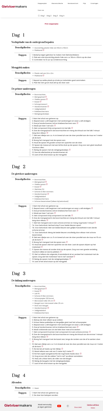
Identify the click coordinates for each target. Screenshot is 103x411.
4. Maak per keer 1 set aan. (43, 126)
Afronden (16, 382)
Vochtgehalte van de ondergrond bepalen (33, 42)
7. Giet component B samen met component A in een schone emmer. (60, 332)
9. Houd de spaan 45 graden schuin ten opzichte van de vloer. (57, 143)
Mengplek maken (20, 67)
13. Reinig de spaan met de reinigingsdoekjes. (50, 259)
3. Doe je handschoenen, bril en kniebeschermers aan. (54, 123)
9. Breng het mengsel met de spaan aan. (49, 242)
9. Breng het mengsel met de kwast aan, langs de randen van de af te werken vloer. (66, 339)
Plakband (38, 50)
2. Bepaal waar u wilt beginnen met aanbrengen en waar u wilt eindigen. (61, 208)
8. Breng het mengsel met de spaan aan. (49, 140)
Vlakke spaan (40, 99)
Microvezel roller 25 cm (43, 301)
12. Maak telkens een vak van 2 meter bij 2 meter (52, 351)
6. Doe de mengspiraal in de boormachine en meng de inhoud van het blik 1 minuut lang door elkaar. (66, 131)
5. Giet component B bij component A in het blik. (51, 128)
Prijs (84, 3)
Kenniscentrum (73, 3)
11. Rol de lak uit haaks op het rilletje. (46, 349)
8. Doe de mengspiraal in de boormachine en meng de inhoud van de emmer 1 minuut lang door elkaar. (67, 335)
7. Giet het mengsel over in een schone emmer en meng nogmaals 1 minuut (63, 223)
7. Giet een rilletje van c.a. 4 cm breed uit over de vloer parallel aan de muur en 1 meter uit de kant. (67, 136)
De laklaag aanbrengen (23, 280)
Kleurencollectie (57, 3)
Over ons (41, 10)
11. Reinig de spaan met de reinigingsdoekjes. (50, 150)
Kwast (37, 102)
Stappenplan (42, 3)
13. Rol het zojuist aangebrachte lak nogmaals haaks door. (56, 354)
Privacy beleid (78, 407)
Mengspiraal (39, 97)
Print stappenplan (51, 24)
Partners (93, 407)
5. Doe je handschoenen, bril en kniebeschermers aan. (54, 327)
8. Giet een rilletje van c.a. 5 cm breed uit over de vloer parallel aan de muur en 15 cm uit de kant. (66, 238)
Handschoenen (40, 107)
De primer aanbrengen (23, 88)
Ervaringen (94, 3)
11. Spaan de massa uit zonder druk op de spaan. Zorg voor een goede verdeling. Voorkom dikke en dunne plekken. (65, 250)
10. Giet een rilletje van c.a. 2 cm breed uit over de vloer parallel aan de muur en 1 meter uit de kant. (67, 345)
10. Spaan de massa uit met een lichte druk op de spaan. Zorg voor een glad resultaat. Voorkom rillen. (67, 146)
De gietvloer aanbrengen (24, 173)
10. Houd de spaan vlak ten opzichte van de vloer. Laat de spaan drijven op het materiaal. (64, 246)
